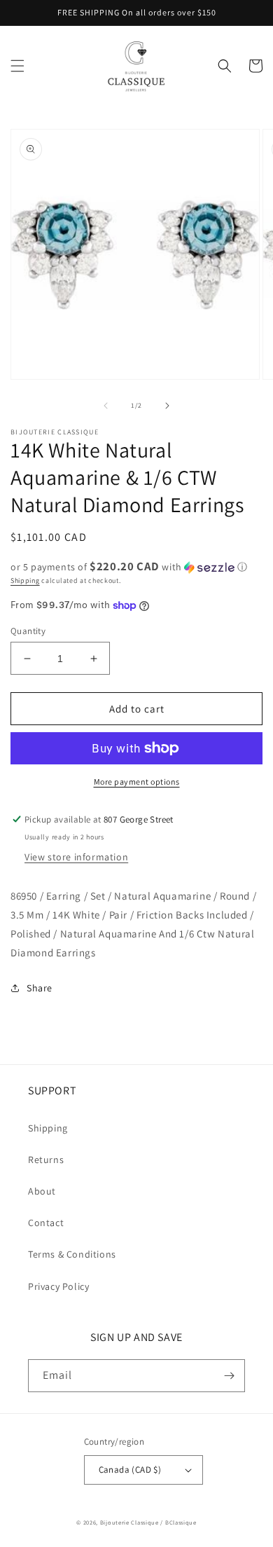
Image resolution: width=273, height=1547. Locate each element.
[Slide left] (105, 405)
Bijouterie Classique (129, 1522)
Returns (46, 1159)
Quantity (28, 631)
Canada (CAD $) (130, 1470)
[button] (17, 65)
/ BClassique (178, 1522)
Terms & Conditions (72, 1254)
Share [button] (39, 988)
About (42, 1191)
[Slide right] (167, 405)
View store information (76, 857)
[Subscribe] (229, 1375)
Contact (46, 1222)
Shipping (25, 580)
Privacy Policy (58, 1286)
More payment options (137, 781)
